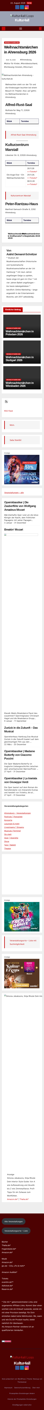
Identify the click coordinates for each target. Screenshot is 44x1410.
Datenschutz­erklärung (22, 1388)
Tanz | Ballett (10, 845)
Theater (7, 848)
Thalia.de (6, 1245)
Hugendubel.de (8, 1249)
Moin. (12, 425)
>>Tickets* (32, 171)
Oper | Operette (11, 838)
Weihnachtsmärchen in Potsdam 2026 (20, 333)
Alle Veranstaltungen (13, 1221)
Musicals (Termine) (12, 831)
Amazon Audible (9, 1272)
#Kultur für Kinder (12, 63)
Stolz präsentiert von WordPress (14, 1379)
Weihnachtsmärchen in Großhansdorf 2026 (15, 236)
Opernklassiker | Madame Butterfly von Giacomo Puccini (19, 755)
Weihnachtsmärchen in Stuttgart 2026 (20, 359)
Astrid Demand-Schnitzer (21, 254)
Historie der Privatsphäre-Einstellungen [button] (22, 1399)
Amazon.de (7, 1252)
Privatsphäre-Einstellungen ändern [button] (22, 1393)
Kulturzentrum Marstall (21, 195)
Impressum (8, 1388)
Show (6, 841)
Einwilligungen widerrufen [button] (22, 1405)
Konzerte (8, 820)
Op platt (7, 834)
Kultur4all (22, 20)
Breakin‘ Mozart (13, 529)
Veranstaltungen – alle (14, 492)
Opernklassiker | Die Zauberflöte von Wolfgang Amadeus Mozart (20, 506)
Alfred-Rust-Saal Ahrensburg (23, 135)
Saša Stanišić (15, 440)
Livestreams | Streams (14, 827)
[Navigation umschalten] (20, 28)
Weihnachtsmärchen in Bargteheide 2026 (30, 235)
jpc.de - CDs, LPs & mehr (13, 1266)
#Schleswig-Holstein (13, 67)
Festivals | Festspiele (13, 816)
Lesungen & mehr (11, 824)
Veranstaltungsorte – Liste (16, 1231)
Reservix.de (7, 1289)
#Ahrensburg (25, 59)
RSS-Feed (8, 411)
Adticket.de (7, 1285)
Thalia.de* (24, 1199)
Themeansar (22, 1382)
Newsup (36, 1379)
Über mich (36, 1388)
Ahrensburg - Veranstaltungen (17, 813)
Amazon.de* (12, 1199)
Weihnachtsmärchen (12, 42)
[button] (36, 28)
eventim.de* (7, 1282)
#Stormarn (28, 67)
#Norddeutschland (29, 63)
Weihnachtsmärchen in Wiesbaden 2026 (20, 384)
